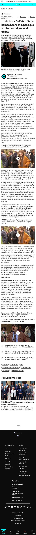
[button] (34, 390)
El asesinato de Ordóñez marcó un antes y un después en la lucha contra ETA (19, 358)
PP (21, 365)
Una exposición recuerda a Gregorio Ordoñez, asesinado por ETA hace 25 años (19, 346)
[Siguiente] (32, 1)
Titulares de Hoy (17, 370)
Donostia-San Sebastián (10, 367)
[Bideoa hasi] (18, 158)
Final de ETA (26, 367)
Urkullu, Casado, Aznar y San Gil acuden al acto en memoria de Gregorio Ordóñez (19, 352)
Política (5, 365)
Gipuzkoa (14, 365)
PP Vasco (6, 370)
